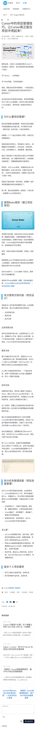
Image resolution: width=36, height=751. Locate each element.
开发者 (31, 592)
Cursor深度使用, (9, 588)
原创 (6, 592)
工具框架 (12, 592)
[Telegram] (7, 602)
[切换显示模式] (2, 19)
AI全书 (10, 3)
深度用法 (17, 588)
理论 (18, 592)
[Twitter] (14, 602)
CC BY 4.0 (11, 606)
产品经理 (24, 592)
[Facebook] (10, 602)
